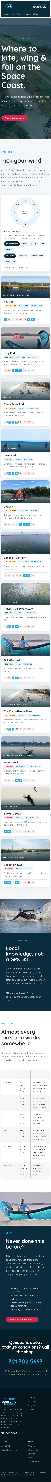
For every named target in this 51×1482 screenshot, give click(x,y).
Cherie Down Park (9, 1450)
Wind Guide (17, 14)
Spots (6, 14)
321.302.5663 (40, 7)
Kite (24, 243)
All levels (10, 256)
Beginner (23, 256)
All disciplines (12, 243)
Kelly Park (32, 1405)
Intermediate (37, 256)
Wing (33, 243)
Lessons (27, 14)
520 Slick (32, 1402)
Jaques (31, 1409)
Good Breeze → (35, 1462)
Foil (42, 243)
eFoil (8, 249)
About (35, 14)
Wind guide (33, 1450)
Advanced (10, 262)
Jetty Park (5, 1446)
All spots (31, 1446)
